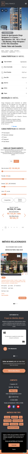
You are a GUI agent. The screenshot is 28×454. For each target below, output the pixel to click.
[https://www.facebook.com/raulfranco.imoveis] (13, 407)
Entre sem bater (22, 297)
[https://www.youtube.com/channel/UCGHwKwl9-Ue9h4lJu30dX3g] (18, 407)
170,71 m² (24, 67)
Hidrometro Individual (8, 135)
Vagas (5, 93)
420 (23, 227)
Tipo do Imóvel (7, 61)
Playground (5, 139)
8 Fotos (4, 27)
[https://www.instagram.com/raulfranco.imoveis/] (9, 407)
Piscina (5, 137)
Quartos (6, 82)
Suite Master (6, 141)
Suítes (5, 88)
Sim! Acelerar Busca (14, 371)
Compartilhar (7, 200)
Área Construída (8, 67)
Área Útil (6, 77)
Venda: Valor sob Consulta (11, 46)
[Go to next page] (3, 230)
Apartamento (24, 62)
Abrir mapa (14, 391)
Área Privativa (7, 72)
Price (16, 161)
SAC (11, 161)
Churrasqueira (6, 133)
